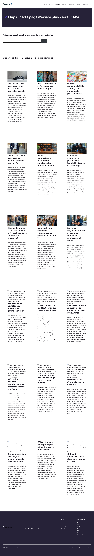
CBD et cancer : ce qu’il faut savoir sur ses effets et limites (46, 308)
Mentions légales (71, 548)
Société (51, 4)
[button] (90, 4)
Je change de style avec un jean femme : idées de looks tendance (16, 458)
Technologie (71, 4)
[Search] (44, 41)
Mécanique (85, 4)
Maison (64, 4)
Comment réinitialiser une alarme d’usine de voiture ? (75, 381)
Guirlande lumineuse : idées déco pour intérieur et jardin (76, 458)
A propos (63, 524)
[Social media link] (25, 528)
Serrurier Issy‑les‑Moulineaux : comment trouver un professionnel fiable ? (76, 234)
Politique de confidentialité (84, 548)
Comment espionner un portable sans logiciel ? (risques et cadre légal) (76, 160)
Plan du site (64, 526)
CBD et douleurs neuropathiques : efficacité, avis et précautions (45, 446)
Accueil (62, 522)
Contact (63, 528)
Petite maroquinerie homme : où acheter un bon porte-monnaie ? (45, 160)
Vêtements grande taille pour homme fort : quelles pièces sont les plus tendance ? (17, 233)
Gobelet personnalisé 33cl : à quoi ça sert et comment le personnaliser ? (76, 88)
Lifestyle (57, 4)
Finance (45, 4)
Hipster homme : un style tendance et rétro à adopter (46, 86)
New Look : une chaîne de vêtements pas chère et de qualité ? (46, 233)
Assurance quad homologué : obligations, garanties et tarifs (16, 307)
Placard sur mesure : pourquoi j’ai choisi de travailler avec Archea (76, 309)
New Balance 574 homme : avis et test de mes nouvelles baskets (16, 87)
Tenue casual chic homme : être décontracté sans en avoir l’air (16, 159)
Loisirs (78, 4)
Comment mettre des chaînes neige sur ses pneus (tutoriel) (46, 379)
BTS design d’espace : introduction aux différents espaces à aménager (16, 384)
